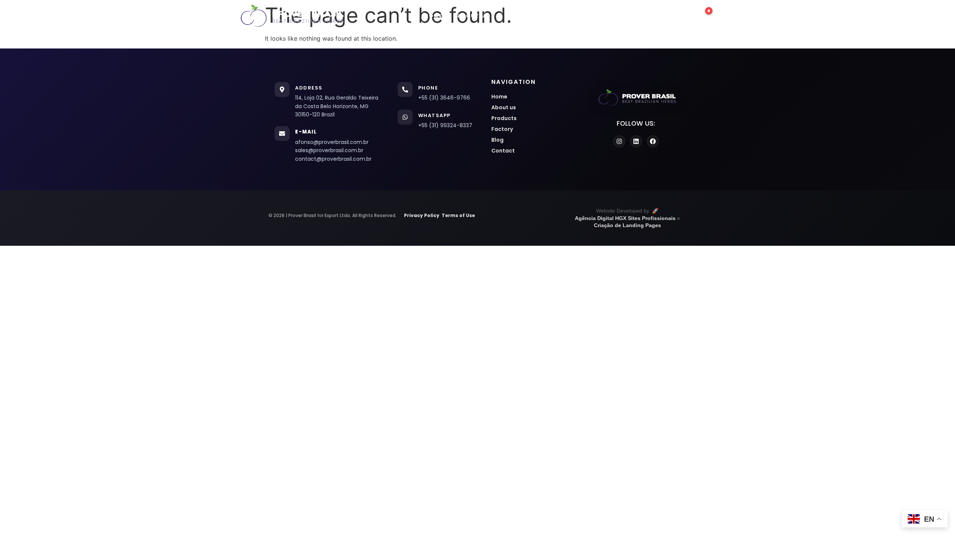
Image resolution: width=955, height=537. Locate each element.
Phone (428, 87)
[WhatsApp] (405, 117)
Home (433, 15)
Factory (569, 15)
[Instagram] (619, 141)
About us (473, 15)
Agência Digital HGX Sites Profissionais (625, 218)
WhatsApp (434, 115)
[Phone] (405, 89)
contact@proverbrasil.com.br (333, 159)
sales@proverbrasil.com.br (329, 150)
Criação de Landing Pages (627, 225)
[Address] (282, 89)
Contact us (652, 15)
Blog (607, 15)
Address (309, 87)
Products (522, 15)
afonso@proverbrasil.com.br (332, 142)
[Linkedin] (636, 141)
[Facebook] (653, 141)
